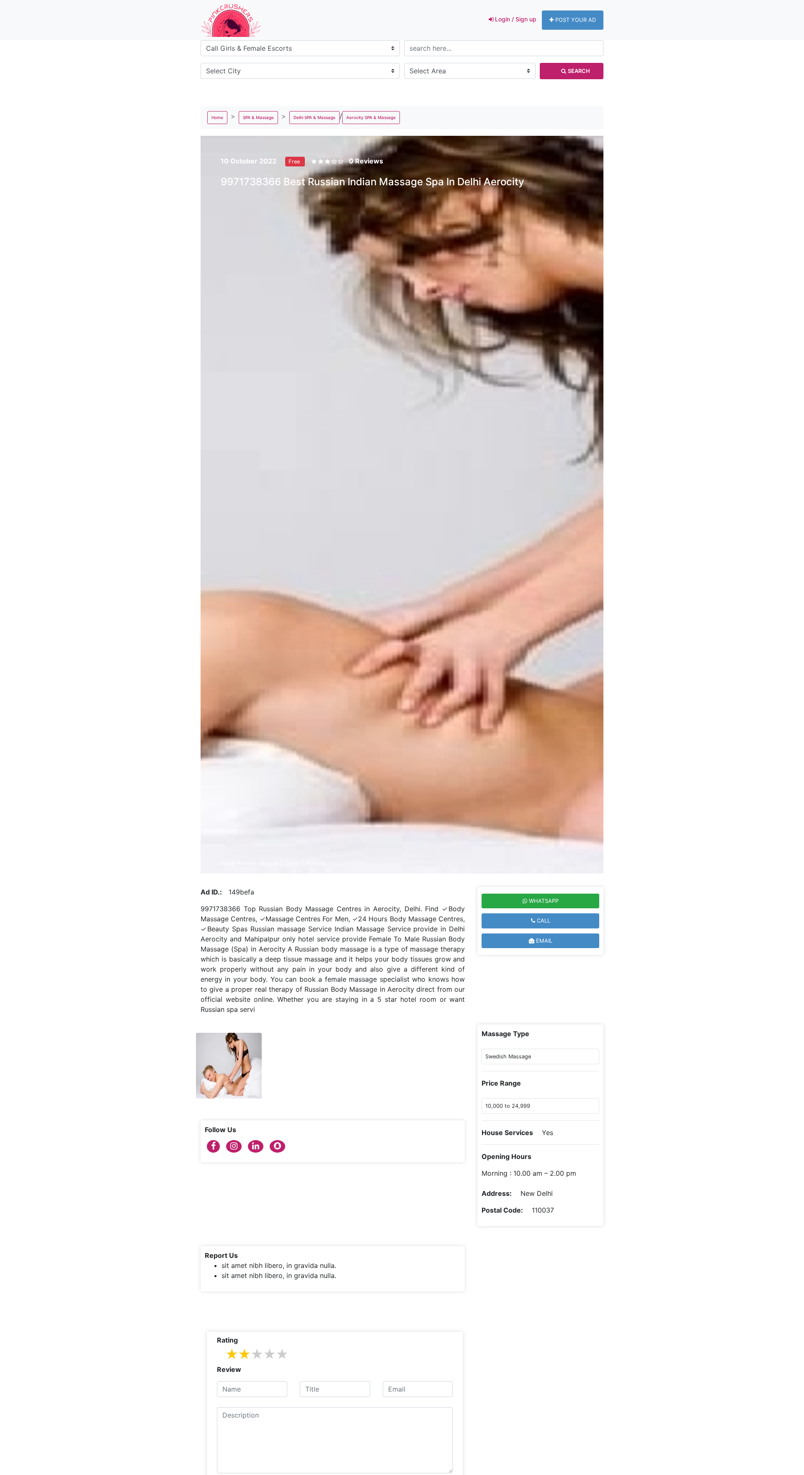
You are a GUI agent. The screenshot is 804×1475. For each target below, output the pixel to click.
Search (579, 70)
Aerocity (317, 863)
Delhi (292, 863)
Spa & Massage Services (250, 863)
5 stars (282, 1354)
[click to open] (228, 1065)
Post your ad (575, 19)
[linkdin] (255, 1146)
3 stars (256, 1354)
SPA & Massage (258, 117)
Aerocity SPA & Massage (371, 117)
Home (217, 117)
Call (542, 920)
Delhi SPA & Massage (314, 117)
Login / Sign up (515, 19)
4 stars (269, 1354)
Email (543, 940)
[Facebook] (213, 1146)
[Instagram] (234, 1146)
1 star (231, 1354)
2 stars (244, 1354)
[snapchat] (277, 1146)
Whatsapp (543, 900)
